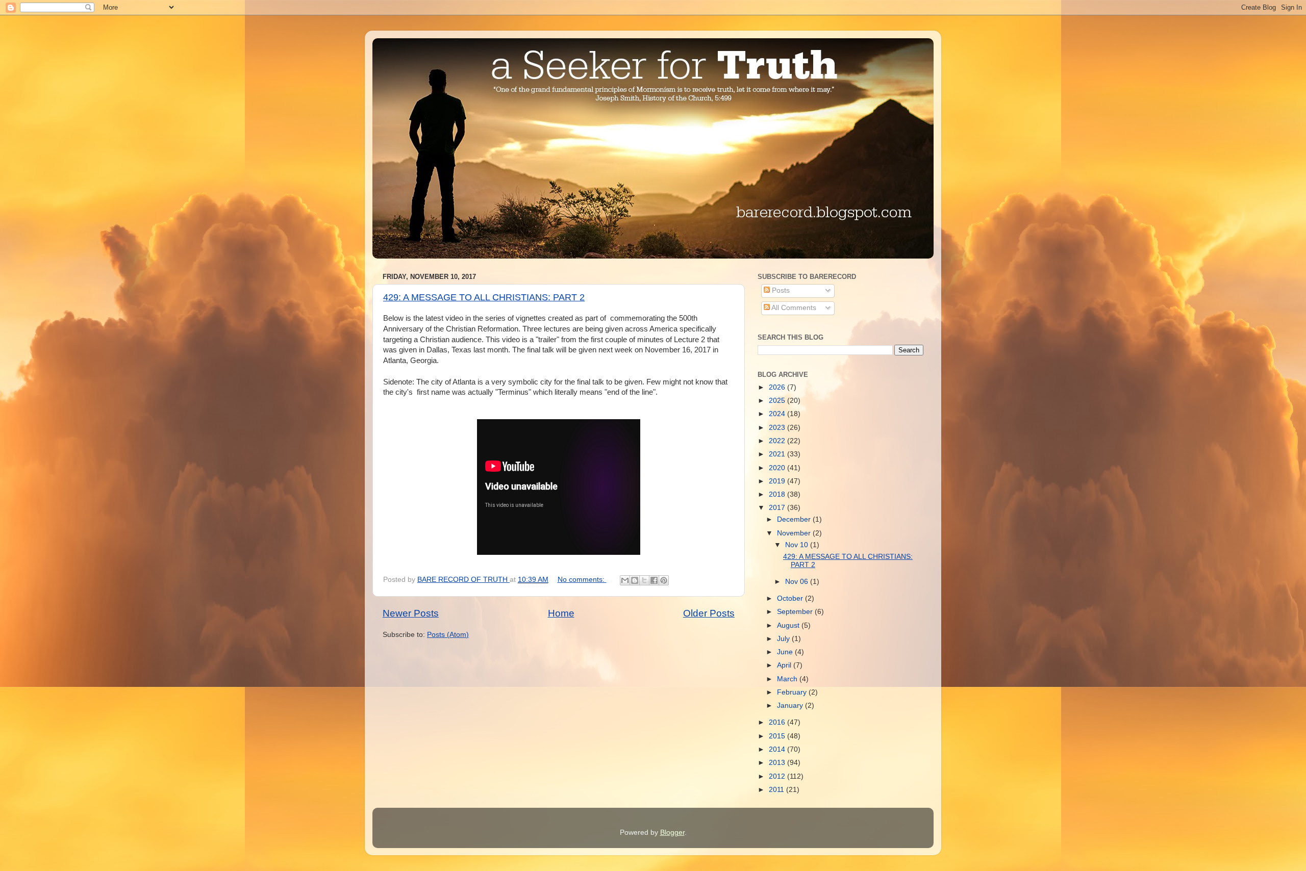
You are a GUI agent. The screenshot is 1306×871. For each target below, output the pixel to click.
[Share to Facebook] (654, 580)
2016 (778, 722)
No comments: (582, 579)
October (791, 598)
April (785, 665)
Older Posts (709, 613)
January (791, 705)
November (795, 533)
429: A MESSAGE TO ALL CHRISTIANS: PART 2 (484, 297)
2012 (778, 776)
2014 (778, 749)
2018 (778, 494)
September (796, 612)
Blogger (672, 832)
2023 (778, 427)
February (793, 692)
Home (561, 613)
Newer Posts (411, 613)
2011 (777, 789)
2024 (778, 414)
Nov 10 (797, 545)
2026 (778, 387)
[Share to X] (644, 580)
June (786, 652)
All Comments (793, 308)
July (784, 639)
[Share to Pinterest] (664, 580)
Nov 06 (797, 581)
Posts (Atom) (448, 634)
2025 (778, 400)
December (795, 519)
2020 (778, 468)
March (788, 679)
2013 (778, 762)
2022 (778, 441)
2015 (778, 736)
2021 (778, 454)
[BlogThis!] (635, 580)
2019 (778, 481)
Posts (780, 290)
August (789, 625)
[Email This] (625, 580)
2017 (778, 507)
